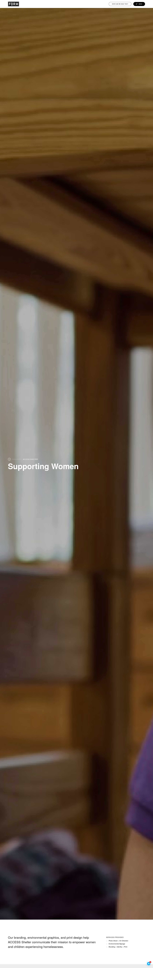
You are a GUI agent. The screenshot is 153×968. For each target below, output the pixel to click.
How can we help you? (120, 4)
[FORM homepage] (13, 4)
